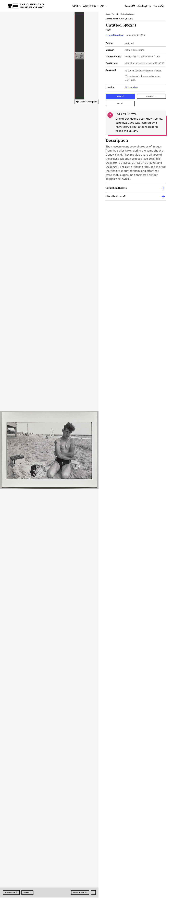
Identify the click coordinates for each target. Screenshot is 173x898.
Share (119, 96)
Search (157, 6)
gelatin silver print (134, 50)
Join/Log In (143, 6)
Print (118, 103)
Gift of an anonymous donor (139, 63)
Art (102, 6)
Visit (75, 6)
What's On (89, 6)
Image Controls (10, 892)
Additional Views (78, 892)
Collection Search (128, 14)
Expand (26, 892)
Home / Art (110, 14)
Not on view (131, 87)
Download (149, 96)
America (129, 43)
